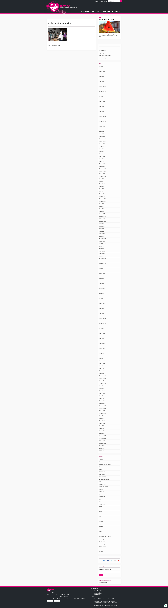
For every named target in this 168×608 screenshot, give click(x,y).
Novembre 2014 (102, 378)
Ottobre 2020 (102, 218)
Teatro (100, 531)
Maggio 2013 (102, 423)
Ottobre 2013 (102, 410)
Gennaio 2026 (102, 81)
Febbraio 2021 (102, 213)
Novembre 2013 (102, 408)
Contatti (105, 1)
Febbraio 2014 (102, 400)
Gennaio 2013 (102, 433)
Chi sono (96, 1)
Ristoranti (101, 521)
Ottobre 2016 (102, 321)
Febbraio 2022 (102, 191)
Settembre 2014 (102, 383)
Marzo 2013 (101, 428)
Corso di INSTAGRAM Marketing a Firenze (102, 598)
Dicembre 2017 (102, 286)
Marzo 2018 (101, 278)
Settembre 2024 (102, 121)
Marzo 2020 (101, 231)
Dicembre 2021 (102, 196)
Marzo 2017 (101, 308)
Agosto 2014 (101, 385)
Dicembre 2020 (102, 216)
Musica (100, 511)
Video (100, 534)
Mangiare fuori (85, 11)
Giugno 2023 (102, 153)
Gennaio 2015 (102, 373)
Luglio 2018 (101, 268)
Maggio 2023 (102, 156)
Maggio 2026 (102, 71)
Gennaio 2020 (102, 233)
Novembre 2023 (102, 141)
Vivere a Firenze (102, 546)
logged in (55, 48)
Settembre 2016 (102, 323)
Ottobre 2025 (102, 89)
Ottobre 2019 (102, 241)
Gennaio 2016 (102, 343)
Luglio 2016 (101, 328)
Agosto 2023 (101, 148)
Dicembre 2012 (102, 435)
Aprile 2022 (101, 186)
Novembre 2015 (102, 348)
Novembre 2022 (102, 171)
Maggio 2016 (102, 333)
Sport (100, 529)
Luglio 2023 (101, 151)
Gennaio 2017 (102, 313)
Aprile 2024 (101, 131)
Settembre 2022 (102, 176)
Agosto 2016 (101, 326)
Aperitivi (101, 459)
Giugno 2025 (102, 99)
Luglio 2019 (101, 246)
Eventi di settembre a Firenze (105, 55)
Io (99, 494)
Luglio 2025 (101, 96)
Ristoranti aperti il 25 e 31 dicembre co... (102, 605)
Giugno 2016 (102, 331)
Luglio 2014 (101, 388)
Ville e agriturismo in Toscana (105, 536)
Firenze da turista (102, 484)
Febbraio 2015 (102, 370)
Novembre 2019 (102, 238)
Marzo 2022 (101, 188)
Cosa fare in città (102, 476)
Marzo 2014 (101, 398)
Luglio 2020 (101, 223)
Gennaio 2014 (102, 403)
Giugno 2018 (102, 271)
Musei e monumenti (103, 509)
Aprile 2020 (101, 228)
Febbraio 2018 (102, 281)
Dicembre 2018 (102, 256)
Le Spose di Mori (102, 50)
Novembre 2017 (102, 288)
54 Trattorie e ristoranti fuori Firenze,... (101, 600)
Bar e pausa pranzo (103, 461)
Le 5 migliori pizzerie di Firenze (100, 604)
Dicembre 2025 (102, 84)
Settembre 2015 (102, 353)
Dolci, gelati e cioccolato (104, 479)
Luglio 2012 (101, 448)
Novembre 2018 (102, 258)
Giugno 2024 (102, 126)
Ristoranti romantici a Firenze (105, 48)
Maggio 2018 (102, 273)
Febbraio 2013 (102, 430)
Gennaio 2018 (102, 283)
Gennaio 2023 (102, 166)
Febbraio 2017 (102, 311)
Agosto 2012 (101, 445)
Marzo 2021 (101, 211)
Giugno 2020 (102, 226)
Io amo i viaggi (97, 592)
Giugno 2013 (102, 420)
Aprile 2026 (101, 74)
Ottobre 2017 (102, 291)
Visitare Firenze (116, 11)
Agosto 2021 (101, 203)
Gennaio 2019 (102, 253)
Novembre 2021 (102, 198)
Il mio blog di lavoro (98, 590)
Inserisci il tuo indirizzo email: (105, 569)
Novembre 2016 (102, 318)
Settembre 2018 (102, 263)
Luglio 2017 (101, 298)
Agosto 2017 (101, 296)
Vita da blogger (102, 544)
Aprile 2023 (101, 158)
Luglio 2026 (101, 66)
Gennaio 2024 (102, 136)
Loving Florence (97, 594)
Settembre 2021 (102, 201)
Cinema (100, 469)
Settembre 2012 (102, 443)
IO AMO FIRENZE (50, 590)
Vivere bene (106, 11)
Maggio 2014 (102, 393)
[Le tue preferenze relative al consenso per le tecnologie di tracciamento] (165, 605)
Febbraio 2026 (102, 79)
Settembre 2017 (102, 293)
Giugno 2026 (102, 69)
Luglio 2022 (101, 181)
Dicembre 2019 (102, 236)
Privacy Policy (50, 600)
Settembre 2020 (102, 221)
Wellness (101, 551)
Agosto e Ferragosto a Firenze (107, 19)
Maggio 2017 (102, 303)
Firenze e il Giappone (103, 486)
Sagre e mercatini (102, 524)
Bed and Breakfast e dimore (105, 464)
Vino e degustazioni (103, 539)
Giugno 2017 (102, 301)
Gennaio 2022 (102, 193)
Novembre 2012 (102, 438)
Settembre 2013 (102, 413)
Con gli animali (102, 471)
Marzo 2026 (101, 76)
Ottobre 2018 (102, 261)
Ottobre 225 (101, 450)
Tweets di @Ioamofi (103, 582)
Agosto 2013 (101, 415)
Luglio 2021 (101, 206)
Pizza (100, 516)
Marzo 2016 (101, 338)
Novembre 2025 (102, 86)
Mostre (100, 506)
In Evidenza (101, 491)
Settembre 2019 (102, 243)
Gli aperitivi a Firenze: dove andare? (101, 601)
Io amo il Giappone (98, 593)
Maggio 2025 (102, 101)
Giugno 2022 (102, 183)
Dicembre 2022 (102, 168)
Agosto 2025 (101, 94)
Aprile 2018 (101, 276)
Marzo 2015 (101, 368)
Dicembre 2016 (102, 316)
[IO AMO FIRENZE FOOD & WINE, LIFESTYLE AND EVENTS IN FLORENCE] (47, 11)
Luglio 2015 (101, 358)
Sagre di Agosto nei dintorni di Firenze (107, 53)
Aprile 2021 (101, 208)
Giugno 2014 (102, 390)
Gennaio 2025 (102, 111)
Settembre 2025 (102, 91)
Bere (93, 11)
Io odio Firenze (102, 496)
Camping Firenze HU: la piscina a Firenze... (102, 602)
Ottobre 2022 (102, 173)
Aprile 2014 (101, 395)
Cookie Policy (57, 600)
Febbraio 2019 (102, 251)
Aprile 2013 (101, 425)
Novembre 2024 (102, 116)
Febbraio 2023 (102, 163)
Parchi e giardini (102, 514)
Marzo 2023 (101, 161)
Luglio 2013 (101, 418)
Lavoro (100, 499)
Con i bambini (102, 474)
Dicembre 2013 (102, 405)
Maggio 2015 (102, 363)
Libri (100, 501)
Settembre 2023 (102, 146)
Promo (100, 519)
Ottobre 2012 (102, 440)
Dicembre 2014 (102, 375)
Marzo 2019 (101, 248)
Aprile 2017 (101, 306)
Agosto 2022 (101, 178)
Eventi (98, 11)
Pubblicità (101, 1)
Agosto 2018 (101, 266)
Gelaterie (101, 489)
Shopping (101, 526)
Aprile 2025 (101, 104)
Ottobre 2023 (102, 143)
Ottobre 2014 (102, 380)
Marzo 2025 (101, 106)
